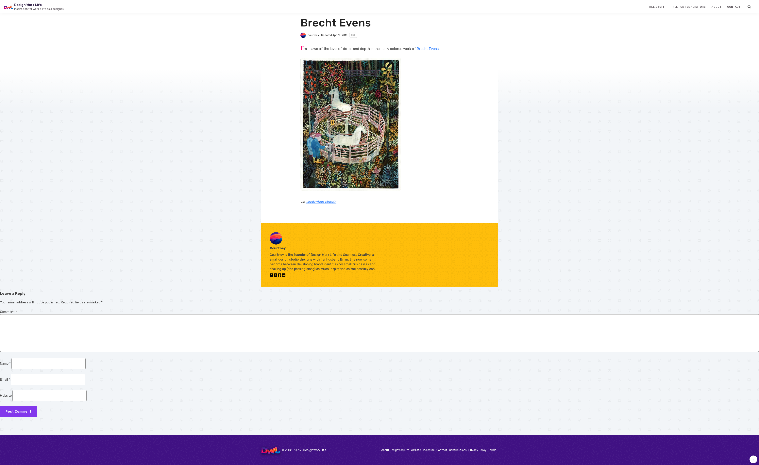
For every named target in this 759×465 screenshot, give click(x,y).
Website (6, 395)
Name (5, 363)
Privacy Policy (477, 450)
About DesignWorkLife (395, 450)
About (716, 6)
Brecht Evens (428, 49)
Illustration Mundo (321, 202)
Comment (8, 312)
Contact (734, 6)
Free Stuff (656, 6)
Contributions (458, 450)
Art (353, 35)
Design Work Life (28, 5)
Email (5, 379)
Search (749, 7)
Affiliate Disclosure (423, 450)
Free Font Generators (688, 6)
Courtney (313, 35)
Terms (492, 450)
